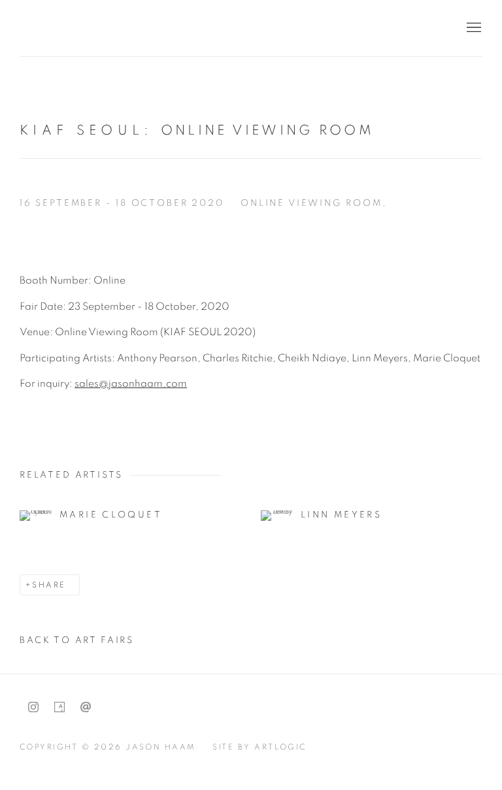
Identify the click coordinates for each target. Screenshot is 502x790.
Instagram (33, 707)
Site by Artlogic (259, 747)
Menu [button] (472, 28)
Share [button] (48, 585)
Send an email (85, 707)
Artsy (59, 707)
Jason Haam (105, 27)
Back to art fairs (77, 640)
